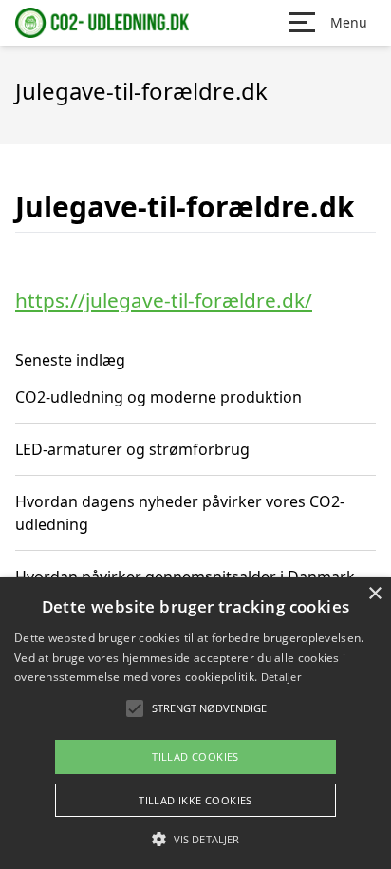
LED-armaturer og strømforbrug (132, 449)
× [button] (374, 594)
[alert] (195, 723)
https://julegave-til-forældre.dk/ (163, 300)
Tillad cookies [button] (195, 756)
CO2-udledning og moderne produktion (158, 397)
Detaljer (281, 677)
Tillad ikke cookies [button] (195, 800)
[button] (195, 838)
